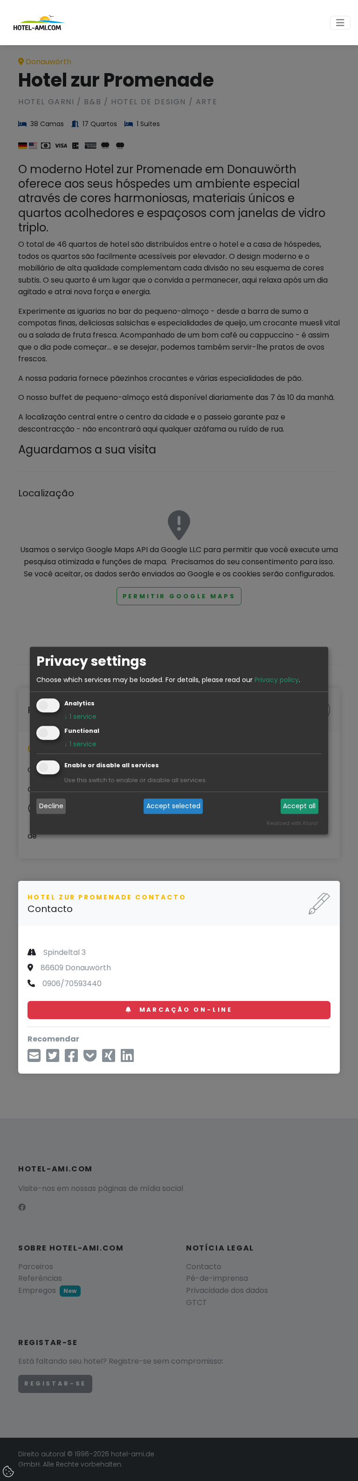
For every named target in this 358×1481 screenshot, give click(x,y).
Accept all (299, 806)
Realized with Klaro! (292, 823)
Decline (51, 806)
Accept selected (173, 806)
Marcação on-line (184, 1010)
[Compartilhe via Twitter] (52, 1058)
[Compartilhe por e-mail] (34, 1058)
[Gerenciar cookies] (9, 1472)
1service (80, 716)
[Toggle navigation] (340, 23)
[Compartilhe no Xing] (108, 1058)
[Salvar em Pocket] (89, 1058)
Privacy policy (277, 679)
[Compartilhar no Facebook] (71, 1058)
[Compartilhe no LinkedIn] (127, 1058)
